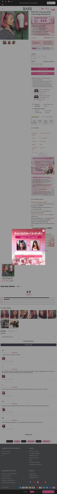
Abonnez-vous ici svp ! (28, 256)
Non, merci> (28, 260)
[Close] (43, 230)
